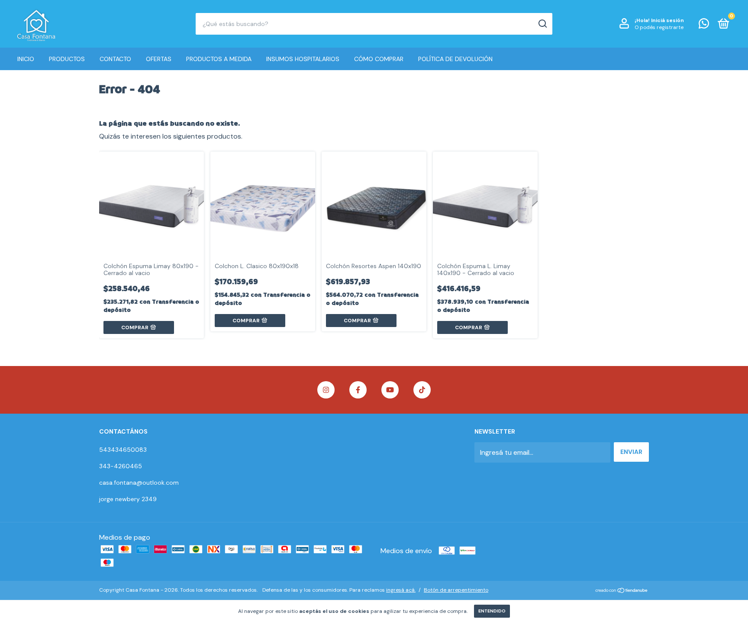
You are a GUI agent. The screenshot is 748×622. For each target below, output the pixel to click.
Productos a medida (218, 59)
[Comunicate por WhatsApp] (703, 25)
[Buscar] (542, 24)
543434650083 (123, 450)
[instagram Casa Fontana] (326, 389)
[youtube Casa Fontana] (390, 389)
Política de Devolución (455, 59)
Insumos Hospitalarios (302, 59)
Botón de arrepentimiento (456, 589)
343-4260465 (120, 466)
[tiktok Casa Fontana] (422, 389)
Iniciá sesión (667, 20)
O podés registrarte (659, 27)
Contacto (115, 59)
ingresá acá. (401, 589)
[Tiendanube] (622, 591)
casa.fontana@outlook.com (139, 482)
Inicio (25, 59)
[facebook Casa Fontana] (358, 389)
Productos (67, 59)
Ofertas (158, 59)
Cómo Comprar (378, 59)
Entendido (492, 611)
